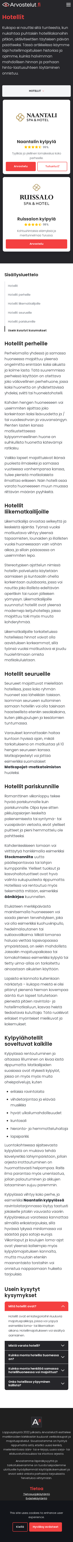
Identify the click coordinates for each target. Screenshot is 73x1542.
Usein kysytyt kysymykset (27, 330)
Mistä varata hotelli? (24, 1345)
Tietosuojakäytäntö (36, 1494)
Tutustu (51, 166)
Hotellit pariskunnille (21, 321)
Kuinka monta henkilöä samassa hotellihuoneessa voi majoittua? (33, 1370)
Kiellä (20, 1527)
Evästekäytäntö (36, 1498)
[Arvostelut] (21, 4)
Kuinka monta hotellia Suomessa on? (33, 1357)
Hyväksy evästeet (45, 1527)
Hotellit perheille (19, 295)
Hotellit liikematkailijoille (24, 304)
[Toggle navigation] (68, 4)
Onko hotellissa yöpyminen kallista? (29, 1383)
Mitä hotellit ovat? (22, 1306)
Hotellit (13, 286)
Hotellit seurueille (20, 313)
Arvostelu (21, 166)
